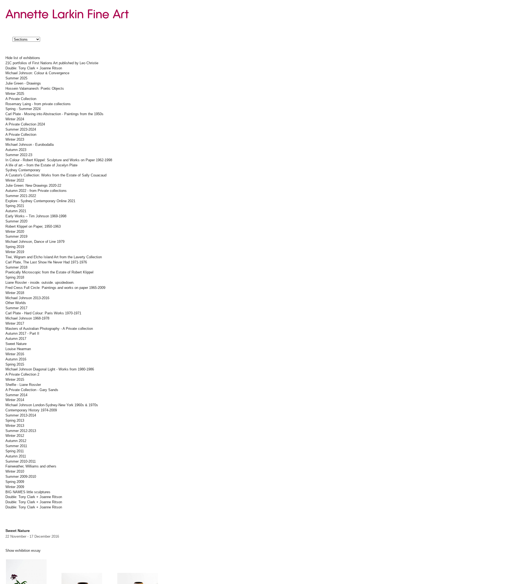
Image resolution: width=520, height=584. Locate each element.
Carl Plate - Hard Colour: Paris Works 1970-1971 (43, 313)
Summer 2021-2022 (20, 196)
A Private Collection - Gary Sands (31, 390)
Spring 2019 (14, 247)
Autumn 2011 (15, 456)
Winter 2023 (14, 139)
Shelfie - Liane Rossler (23, 385)
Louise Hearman (18, 349)
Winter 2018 (14, 293)
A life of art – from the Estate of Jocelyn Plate (41, 165)
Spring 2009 (14, 482)
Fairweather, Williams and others (30, 466)
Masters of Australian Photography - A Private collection (49, 329)
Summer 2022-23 (18, 155)
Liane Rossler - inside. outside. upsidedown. (39, 283)
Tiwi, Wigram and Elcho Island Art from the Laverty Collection (53, 257)
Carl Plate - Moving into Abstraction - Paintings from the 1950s (54, 114)
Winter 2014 (14, 400)
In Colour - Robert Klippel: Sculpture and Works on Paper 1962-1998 (58, 160)
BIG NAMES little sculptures (27, 492)
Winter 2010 (14, 471)
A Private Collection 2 (22, 374)
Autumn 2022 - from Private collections (36, 191)
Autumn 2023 (15, 150)
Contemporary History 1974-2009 (31, 410)
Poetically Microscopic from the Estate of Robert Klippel (49, 272)
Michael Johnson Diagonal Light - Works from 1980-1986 (49, 369)
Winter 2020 (14, 232)
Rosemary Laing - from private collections (38, 104)
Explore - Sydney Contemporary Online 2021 (40, 201)
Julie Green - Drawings (23, 83)
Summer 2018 (16, 267)
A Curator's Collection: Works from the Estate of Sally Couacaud (55, 175)
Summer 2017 (16, 308)
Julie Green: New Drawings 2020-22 (33, 186)
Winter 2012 (14, 436)
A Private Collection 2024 (25, 124)
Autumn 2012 (15, 441)
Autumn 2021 (15, 211)
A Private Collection (20, 99)
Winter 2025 (14, 94)
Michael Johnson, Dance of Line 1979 (34, 242)
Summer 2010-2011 (20, 461)
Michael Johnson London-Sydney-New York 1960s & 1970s (51, 405)
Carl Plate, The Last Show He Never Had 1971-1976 (46, 262)
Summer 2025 (16, 78)
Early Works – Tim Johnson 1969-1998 (35, 216)
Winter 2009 (14, 487)
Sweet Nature (16, 344)
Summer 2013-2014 (20, 415)
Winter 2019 (14, 252)
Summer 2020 (16, 221)
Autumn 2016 (15, 359)
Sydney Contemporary (22, 170)
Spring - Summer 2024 (23, 109)
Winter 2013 (14, 426)
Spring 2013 (14, 420)
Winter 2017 (14, 323)
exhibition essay (23, 551)
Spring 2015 (14, 364)
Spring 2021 (14, 206)
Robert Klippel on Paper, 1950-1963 (33, 226)
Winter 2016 (14, 354)
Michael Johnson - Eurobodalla (29, 145)
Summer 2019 (16, 236)
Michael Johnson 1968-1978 (27, 318)
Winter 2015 (14, 380)
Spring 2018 (14, 277)
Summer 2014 (16, 395)
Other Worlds (15, 303)
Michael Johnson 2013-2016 (27, 298)
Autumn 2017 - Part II (22, 333)
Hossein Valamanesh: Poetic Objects (34, 89)
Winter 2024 (14, 119)
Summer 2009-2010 (20, 477)
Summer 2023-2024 (20, 129)
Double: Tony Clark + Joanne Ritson (33, 68)
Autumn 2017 (15, 339)
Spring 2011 (14, 451)
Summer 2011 (16, 446)
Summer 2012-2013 (20, 431)
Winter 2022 (14, 180)
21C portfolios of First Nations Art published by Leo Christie (51, 63)
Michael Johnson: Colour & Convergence (37, 73)
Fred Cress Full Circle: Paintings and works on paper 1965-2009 (55, 288)
